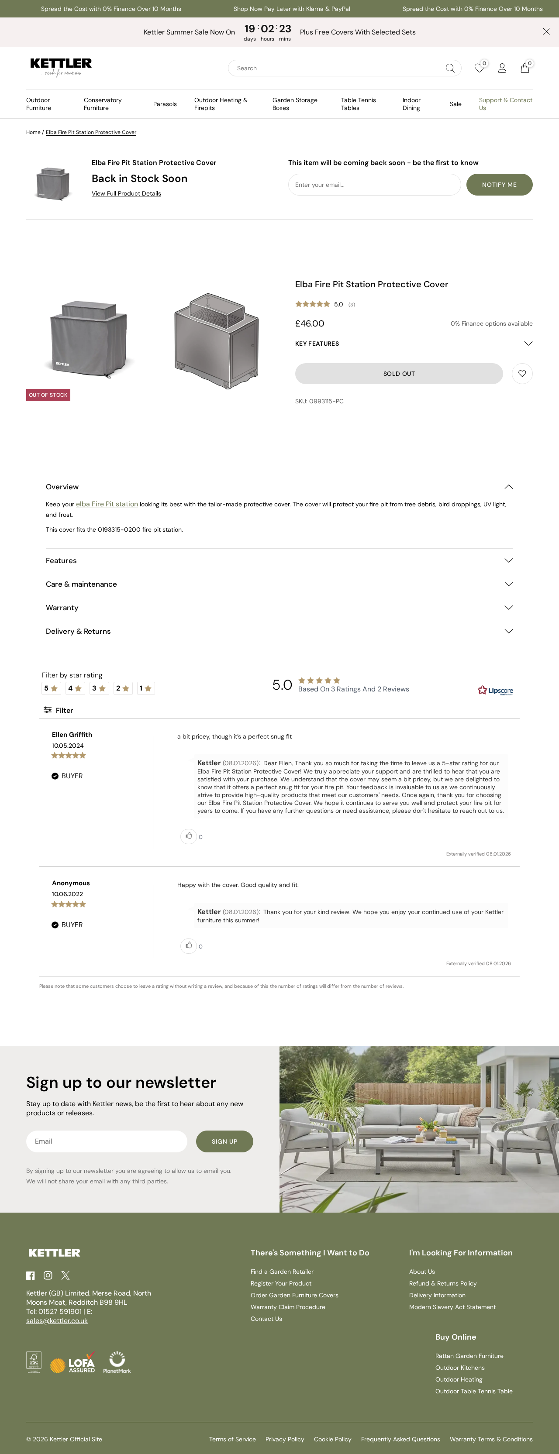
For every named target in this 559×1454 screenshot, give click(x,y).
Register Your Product (281, 1283)
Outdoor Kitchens (460, 1368)
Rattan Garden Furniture (469, 1356)
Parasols (165, 104)
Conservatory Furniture (103, 104)
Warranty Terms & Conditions (491, 1439)
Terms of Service (232, 1439)
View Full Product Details (126, 193)
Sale (456, 104)
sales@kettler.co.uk (57, 1320)
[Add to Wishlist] (522, 373)
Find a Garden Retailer (282, 1271)
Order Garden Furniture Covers (294, 1295)
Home (33, 132)
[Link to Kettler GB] (61, 68)
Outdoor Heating (459, 1379)
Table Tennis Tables (358, 104)
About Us (422, 1271)
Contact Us (266, 1319)
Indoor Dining (412, 104)
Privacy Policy (285, 1439)
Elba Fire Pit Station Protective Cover (91, 132)
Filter (63, 710)
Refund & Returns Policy (443, 1283)
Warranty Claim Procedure (288, 1307)
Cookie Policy (333, 1439)
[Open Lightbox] (87, 339)
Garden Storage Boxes (295, 104)
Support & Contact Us (505, 104)
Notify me (499, 185)
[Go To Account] (502, 68)
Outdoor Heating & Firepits (221, 104)
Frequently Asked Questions (400, 1439)
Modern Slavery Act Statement (452, 1307)
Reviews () (414, 304)
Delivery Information (437, 1295)
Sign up (225, 1141)
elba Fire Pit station (107, 504)
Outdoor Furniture (38, 104)
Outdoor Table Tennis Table (474, 1391)
